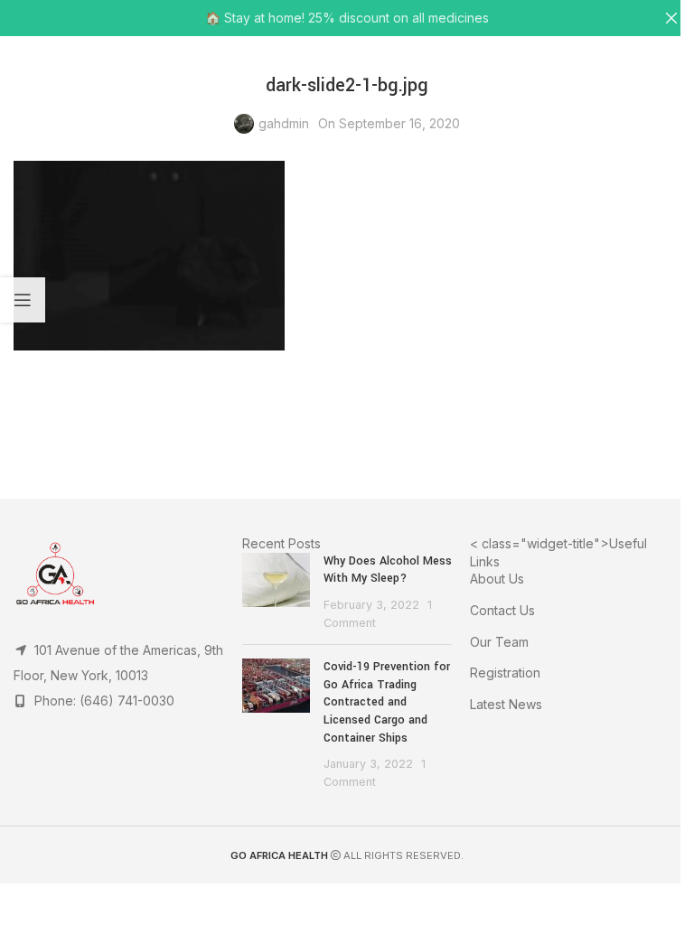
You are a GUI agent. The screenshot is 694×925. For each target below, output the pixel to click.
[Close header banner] (671, 18)
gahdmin (283, 123)
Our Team (499, 641)
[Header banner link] (347, 18)
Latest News (506, 704)
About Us (497, 578)
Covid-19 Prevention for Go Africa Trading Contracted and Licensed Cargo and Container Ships (387, 702)
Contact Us (502, 610)
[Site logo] (347, 63)
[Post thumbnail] (276, 592)
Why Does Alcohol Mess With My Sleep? (388, 570)
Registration (505, 672)
